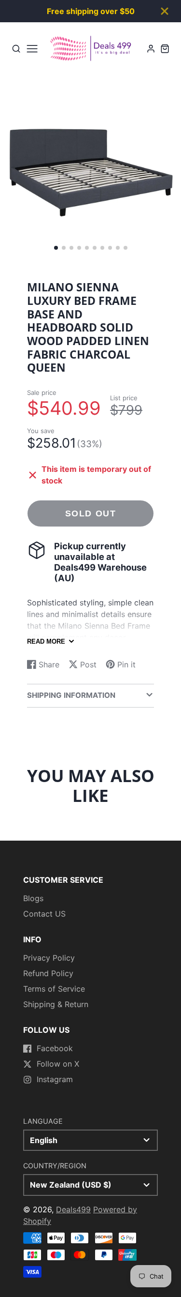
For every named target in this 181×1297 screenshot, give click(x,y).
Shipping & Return (55, 1004)
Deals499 (73, 1209)
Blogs (33, 898)
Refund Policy (48, 973)
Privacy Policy (49, 958)
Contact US (44, 914)
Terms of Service (54, 989)
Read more (46, 641)
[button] (56, 248)
